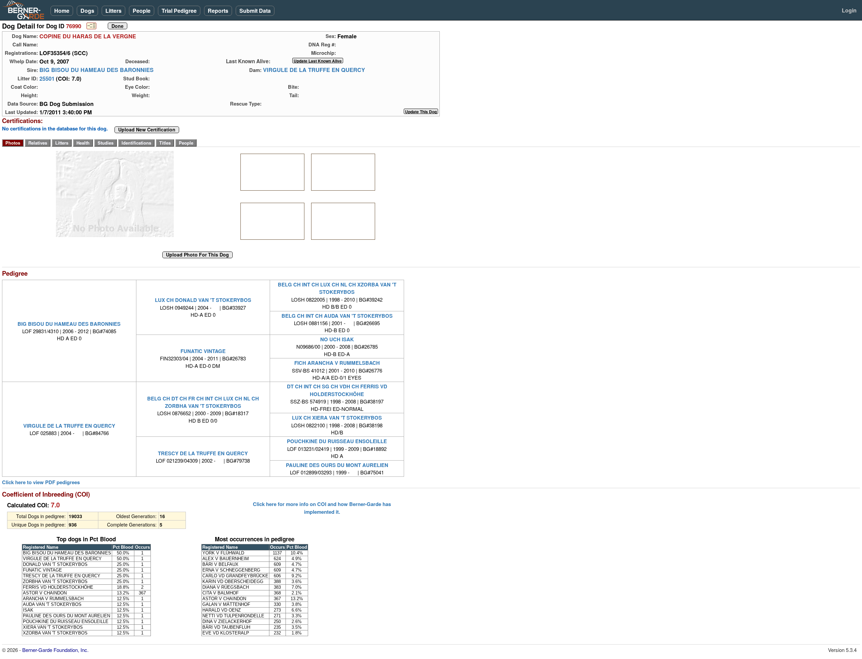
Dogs (87, 10)
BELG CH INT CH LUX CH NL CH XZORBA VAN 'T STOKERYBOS (337, 288)
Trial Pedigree (179, 10)
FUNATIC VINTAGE (203, 351)
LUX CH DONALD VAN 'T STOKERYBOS (203, 300)
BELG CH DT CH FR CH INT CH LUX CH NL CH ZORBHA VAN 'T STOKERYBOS (203, 402)
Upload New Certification (146, 129)
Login (849, 10)
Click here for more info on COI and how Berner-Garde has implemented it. (322, 507)
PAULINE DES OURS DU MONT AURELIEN (337, 465)
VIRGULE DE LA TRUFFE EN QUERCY (314, 70)
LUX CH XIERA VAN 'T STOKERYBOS (337, 417)
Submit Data (255, 10)
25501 (47, 78)
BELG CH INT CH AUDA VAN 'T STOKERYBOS (337, 315)
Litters (113, 10)
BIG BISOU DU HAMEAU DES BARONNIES (96, 70)
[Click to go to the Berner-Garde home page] (25, 9)
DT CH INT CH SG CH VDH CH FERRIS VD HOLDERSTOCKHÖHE (337, 390)
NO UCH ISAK (337, 339)
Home (61, 10)
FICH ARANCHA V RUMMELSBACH (337, 362)
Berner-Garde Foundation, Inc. (55, 649)
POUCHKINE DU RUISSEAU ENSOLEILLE (337, 441)
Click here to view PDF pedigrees (41, 482)
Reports (218, 10)
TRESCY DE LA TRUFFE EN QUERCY (203, 453)
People (142, 10)
